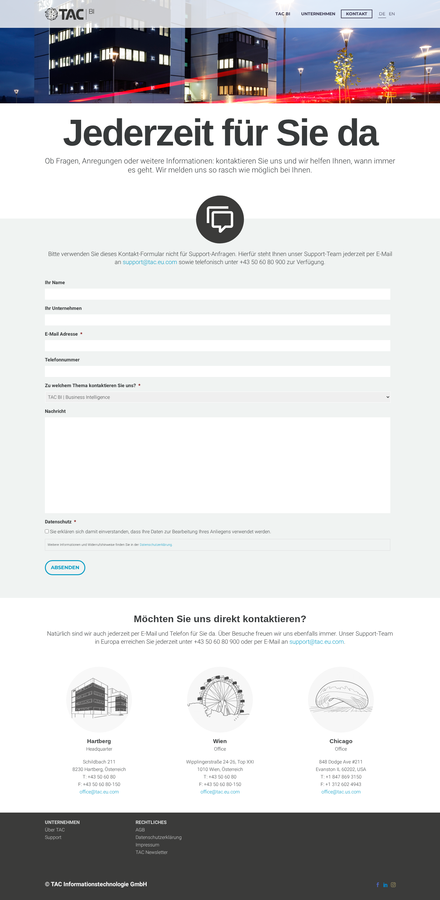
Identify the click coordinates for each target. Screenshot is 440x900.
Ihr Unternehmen (63, 308)
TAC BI (282, 13)
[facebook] (377, 884)
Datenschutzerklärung (159, 837)
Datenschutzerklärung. (156, 545)
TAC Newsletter (152, 852)
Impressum (147, 845)
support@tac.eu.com (316, 641)
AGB (140, 830)
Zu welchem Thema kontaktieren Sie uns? (92, 385)
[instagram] (393, 884)
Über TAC (55, 830)
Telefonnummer (62, 360)
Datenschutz (60, 522)
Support (53, 837)
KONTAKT (356, 13)
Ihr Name (55, 282)
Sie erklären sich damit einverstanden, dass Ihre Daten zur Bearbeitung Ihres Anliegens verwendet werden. (160, 531)
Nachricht (55, 411)
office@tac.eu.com (99, 792)
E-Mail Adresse (63, 334)
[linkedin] (385, 884)
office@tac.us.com (341, 792)
